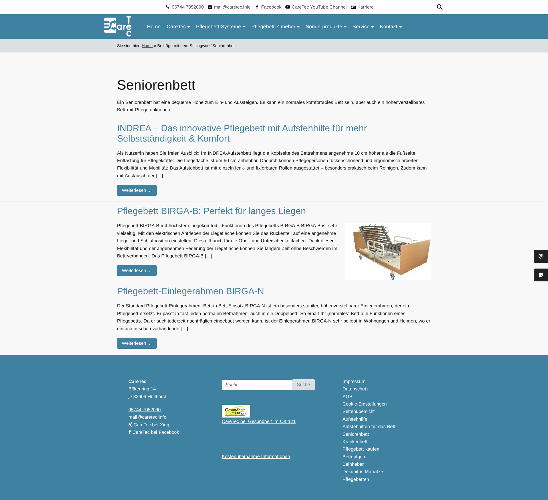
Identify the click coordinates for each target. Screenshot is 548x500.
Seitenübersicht (358, 411)
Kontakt (388, 26)
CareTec (176, 26)
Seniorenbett (355, 434)
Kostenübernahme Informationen (256, 456)
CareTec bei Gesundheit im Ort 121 (259, 421)
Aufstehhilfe (354, 419)
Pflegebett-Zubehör (273, 26)
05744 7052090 (188, 7)
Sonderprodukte (324, 26)
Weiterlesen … (137, 190)
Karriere (365, 7)
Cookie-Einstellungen (364, 403)
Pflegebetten (355, 479)
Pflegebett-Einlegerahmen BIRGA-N (190, 291)
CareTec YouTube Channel (319, 7)
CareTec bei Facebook (155, 432)
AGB (347, 396)
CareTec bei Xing (151, 424)
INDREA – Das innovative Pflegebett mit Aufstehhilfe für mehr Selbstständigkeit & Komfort (242, 133)
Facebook (271, 7)
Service (361, 26)
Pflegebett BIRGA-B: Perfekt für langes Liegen (211, 211)
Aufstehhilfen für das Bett (369, 426)
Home (154, 26)
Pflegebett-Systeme (218, 26)
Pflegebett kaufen (360, 448)
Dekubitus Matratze (362, 471)
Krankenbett (355, 441)
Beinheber (353, 464)
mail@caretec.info (232, 7)
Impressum (354, 381)
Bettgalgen (353, 456)
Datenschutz (355, 388)
